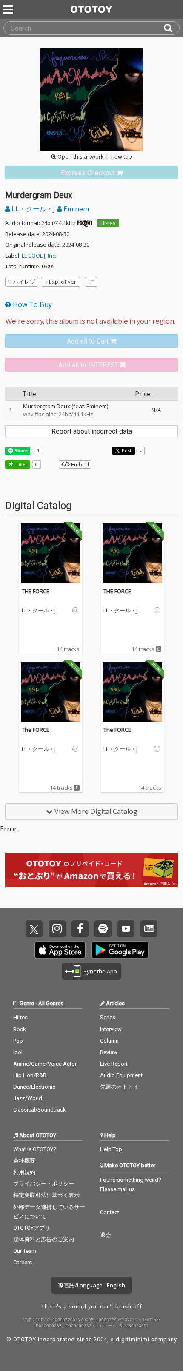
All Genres (50, 1003)
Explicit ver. (63, 281)
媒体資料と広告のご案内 (43, 1239)
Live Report (114, 1064)
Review (108, 1052)
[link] (91, 172)
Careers (22, 1262)
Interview (111, 1029)
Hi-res (108, 223)
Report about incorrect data (91, 431)
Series (107, 1017)
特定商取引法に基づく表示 (46, 1195)
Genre (27, 1003)
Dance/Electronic (34, 1087)
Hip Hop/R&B (29, 1075)
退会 (105, 1235)
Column (109, 1041)
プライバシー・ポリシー (43, 1183)
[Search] (171, 28)
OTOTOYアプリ (31, 1228)
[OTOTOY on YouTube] (125, 928)
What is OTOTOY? (34, 1149)
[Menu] (9, 9)
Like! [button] (21, 464)
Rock (19, 1029)
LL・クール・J (33, 208)
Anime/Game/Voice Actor (45, 1064)
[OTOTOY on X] (34, 928)
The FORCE (35, 730)
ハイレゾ (24, 281)
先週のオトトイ (119, 1087)
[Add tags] (91, 282)
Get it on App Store (60, 950)
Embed (79, 464)
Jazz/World (27, 1098)
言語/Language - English (94, 1285)
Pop (18, 1041)
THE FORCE (35, 591)
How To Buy (31, 304)
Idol (18, 1052)
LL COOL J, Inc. (39, 255)
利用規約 (24, 1172)
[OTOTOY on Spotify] (103, 928)
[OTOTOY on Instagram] (57, 928)
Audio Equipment (121, 1075)
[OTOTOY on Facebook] (80, 928)
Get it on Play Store (120, 950)
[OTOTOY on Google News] (148, 928)
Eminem (75, 208)
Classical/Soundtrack (39, 1109)
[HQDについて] (84, 223)
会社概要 (24, 1161)
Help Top (111, 1149)
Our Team (24, 1251)
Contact (109, 1212)
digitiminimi (132, 1339)
